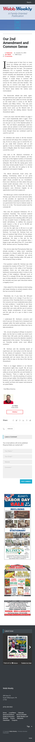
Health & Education (8, 716)
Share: (5, 420)
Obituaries (20, 718)
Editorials (9, 53)
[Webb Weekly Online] (17, 8)
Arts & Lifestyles (22, 714)
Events (12, 718)
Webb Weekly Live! (22, 716)
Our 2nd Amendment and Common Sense (16, 43)
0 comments (8, 56)
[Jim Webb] (8, 399)
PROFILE (14, 412)
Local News (12, 712)
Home (5, 712)
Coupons (14, 720)
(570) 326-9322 (8, 707)
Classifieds (6, 720)
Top (28, 726)
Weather (5, 718)
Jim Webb (8, 54)
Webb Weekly (13, 731)
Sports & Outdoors (8, 714)
